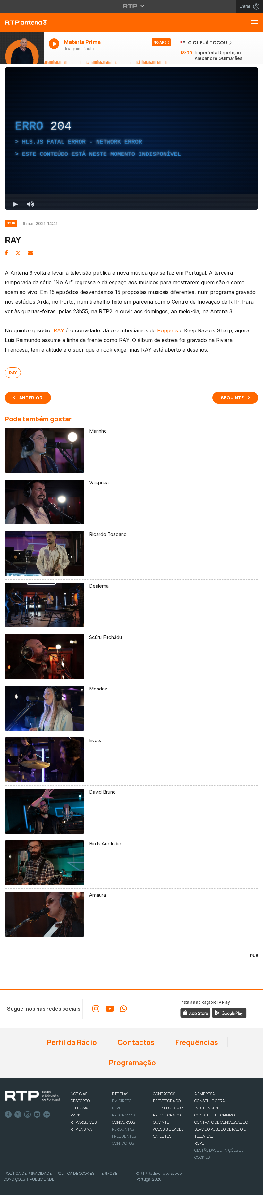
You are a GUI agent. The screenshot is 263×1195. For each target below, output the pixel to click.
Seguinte (232, 398)
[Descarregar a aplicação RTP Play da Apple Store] (195, 1012)
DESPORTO (80, 1101)
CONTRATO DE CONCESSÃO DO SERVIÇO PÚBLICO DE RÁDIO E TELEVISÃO (221, 1129)
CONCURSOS (123, 1122)
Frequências (196, 1042)
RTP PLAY (120, 1094)
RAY (59, 330)
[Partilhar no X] (18, 252)
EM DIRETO (122, 1101)
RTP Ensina (81, 1129)
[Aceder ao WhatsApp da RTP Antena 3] (123, 1009)
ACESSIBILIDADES (168, 1129)
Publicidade (42, 1179)
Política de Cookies (75, 1173)
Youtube (37, 1114)
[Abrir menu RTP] (131, 6)
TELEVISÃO (80, 1108)
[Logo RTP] (32, 1096)
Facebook (8, 1114)
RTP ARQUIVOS (84, 1122)
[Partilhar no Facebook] (6, 252)
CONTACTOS (164, 1094)
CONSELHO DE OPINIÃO (214, 1115)
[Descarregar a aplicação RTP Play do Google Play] (229, 1012)
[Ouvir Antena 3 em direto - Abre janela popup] (22, 48)
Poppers (167, 330)
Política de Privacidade (28, 1173)
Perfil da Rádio (71, 1042)
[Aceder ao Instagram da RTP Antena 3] (95, 1009)
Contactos (135, 1042)
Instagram (27, 1114)
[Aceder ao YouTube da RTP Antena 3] (109, 1009)
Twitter (17, 1114)
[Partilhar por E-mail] (30, 252)
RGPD (199, 1143)
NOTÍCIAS (79, 1094)
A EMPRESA (204, 1094)
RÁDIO (76, 1115)
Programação (131, 1062)
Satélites (162, 1136)
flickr (46, 1114)
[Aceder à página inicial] (22, 22)
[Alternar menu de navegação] (257, 22)
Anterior (31, 398)
